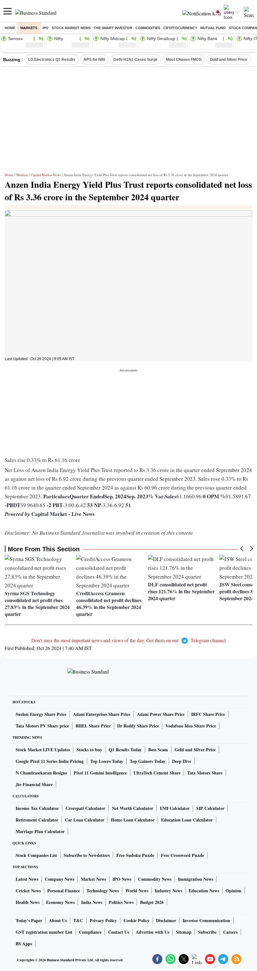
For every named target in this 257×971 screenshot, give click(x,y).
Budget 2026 (152, 902)
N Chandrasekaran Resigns (41, 772)
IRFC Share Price (208, 714)
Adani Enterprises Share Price (101, 714)
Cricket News (28, 890)
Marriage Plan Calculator (40, 831)
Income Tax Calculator (37, 808)
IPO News (122, 879)
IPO (46, 28)
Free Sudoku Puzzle (135, 855)
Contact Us (118, 932)
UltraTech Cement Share (157, 772)
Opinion (233, 890)
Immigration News (195, 879)
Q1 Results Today (125, 749)
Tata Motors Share (205, 772)
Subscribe (207, 932)
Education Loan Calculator (187, 819)
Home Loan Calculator (133, 819)
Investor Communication (206, 920)
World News (136, 890)
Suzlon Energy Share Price (41, 714)
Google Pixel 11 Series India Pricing (50, 761)
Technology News (103, 890)
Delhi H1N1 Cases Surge (135, 59)
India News (91, 902)
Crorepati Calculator (85, 808)
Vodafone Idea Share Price (190, 725)
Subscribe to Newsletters (87, 855)
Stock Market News (71, 28)
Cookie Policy (136, 920)
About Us (58, 920)
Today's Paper (29, 920)
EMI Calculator (175, 808)
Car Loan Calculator (84, 819)
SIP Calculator (210, 808)
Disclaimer (166, 920)
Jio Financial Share (34, 784)
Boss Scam (158, 749)
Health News (27, 902)
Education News (204, 890)
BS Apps (24, 943)
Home (10, 28)
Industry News (168, 890)
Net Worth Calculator (132, 808)
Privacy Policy (103, 920)
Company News (59, 879)
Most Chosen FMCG (184, 59)
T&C (78, 920)
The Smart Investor (113, 28)
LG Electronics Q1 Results (51, 59)
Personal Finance (63, 890)
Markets (28, 28)
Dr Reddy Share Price (138, 725)
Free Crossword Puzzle (182, 855)
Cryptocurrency (180, 28)
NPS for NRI (94, 59)
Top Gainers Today (147, 761)
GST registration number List (44, 932)
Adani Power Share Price (161, 714)
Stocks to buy (89, 749)
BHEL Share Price (93, 725)
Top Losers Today (106, 761)
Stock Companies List (36, 855)
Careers (230, 932)
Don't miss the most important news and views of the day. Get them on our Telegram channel (128, 640)
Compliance (90, 932)
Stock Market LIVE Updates (43, 749)
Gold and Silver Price (228, 59)
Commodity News (154, 879)
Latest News (27, 879)
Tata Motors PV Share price (42, 725)
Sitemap (183, 932)
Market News (93, 879)
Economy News (60, 902)
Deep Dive (181, 761)
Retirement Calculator (37, 819)
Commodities (147, 28)
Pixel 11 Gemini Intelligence (100, 772)
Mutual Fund (213, 28)
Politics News (121, 902)
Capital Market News (46, 174)
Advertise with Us (152, 932)
